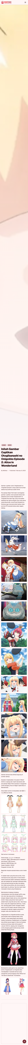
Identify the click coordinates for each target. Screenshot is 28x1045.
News (9, 445)
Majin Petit (11, 493)
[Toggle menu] (25, 2)
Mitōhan (5, 470)
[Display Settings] (24, 1041)
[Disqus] (14, 1023)
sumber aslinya (5, 776)
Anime (4, 445)
